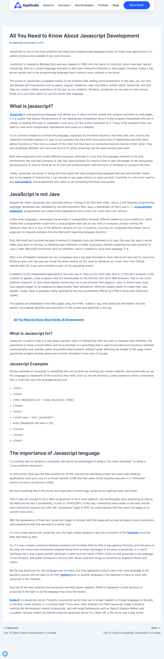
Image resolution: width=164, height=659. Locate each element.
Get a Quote (137, 5)
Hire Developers (84, 5)
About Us (48, 5)
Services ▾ (64, 5)
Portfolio (103, 5)
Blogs (116, 5)
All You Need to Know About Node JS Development (49, 319)
